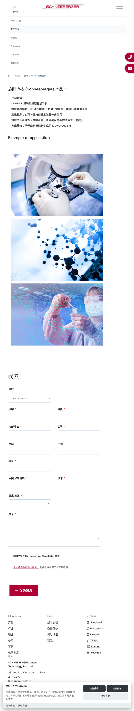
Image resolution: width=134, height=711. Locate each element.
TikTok (94, 640)
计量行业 (15, 54)
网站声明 (22, 705)
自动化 (14, 37)
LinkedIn (95, 634)
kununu (95, 646)
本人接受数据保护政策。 (26, 567)
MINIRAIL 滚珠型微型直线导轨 (29, 103)
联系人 (51, 640)
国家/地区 (14, 495)
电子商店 (13, 652)
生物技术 (42, 75)
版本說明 (52, 622)
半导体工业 (16, 20)
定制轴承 (16, 98)
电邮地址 (14, 426)
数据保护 (52, 628)
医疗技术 (15, 29)
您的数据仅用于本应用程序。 (41, 567)
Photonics (15, 46)
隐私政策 (10, 705)
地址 (11, 461)
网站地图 (52, 634)
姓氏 (60, 409)
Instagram (96, 628)
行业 (17, 75)
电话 (60, 443)
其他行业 (15, 63)
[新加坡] (9, 76)
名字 (11, 409)
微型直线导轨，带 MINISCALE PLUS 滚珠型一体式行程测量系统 (49, 109)
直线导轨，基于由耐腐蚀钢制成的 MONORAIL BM (41, 125)
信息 (11, 514)
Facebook (96, 622)
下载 (11, 646)
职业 (11, 634)
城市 (60, 478)
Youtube (96, 652)
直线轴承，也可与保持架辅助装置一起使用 (36, 114)
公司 (60, 426)
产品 (11, 622)
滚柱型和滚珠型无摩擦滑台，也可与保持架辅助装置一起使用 (47, 120)
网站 (11, 443)
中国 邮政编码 (17, 478)
